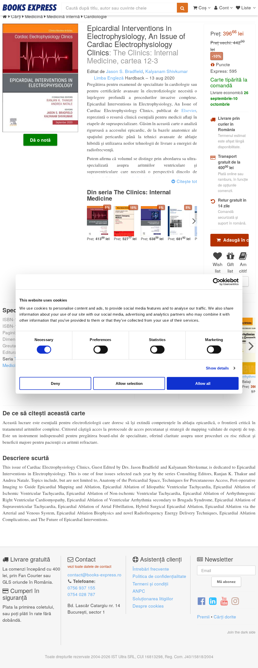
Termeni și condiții (150, 583)
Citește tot (186, 181)
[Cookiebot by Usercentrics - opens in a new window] (217, 282)
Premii (203, 616)
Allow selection (129, 383)
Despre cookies (148, 606)
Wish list (217, 267)
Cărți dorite (225, 616)
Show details (217, 368)
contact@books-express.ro (94, 574)
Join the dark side (241, 632)
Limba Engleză (108, 78)
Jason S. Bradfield (124, 71)
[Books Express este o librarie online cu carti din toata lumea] (30, 7)
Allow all (202, 383)
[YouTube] (224, 600)
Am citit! (243, 267)
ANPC (139, 591)
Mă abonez (226, 582)
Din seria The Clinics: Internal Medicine (129, 195)
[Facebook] (201, 600)
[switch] (100, 350)
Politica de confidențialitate (159, 576)
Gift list (230, 267)
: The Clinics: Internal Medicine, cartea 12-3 (132, 56)
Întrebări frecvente (151, 569)
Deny (55, 383)
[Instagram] (235, 600)
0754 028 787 (81, 594)
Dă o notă (40, 140)
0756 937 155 (81, 587)
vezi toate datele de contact (89, 566)
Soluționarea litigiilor (153, 598)
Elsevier (188, 110)
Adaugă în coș (235, 240)
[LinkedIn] (212, 600)
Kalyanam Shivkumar (166, 71)
